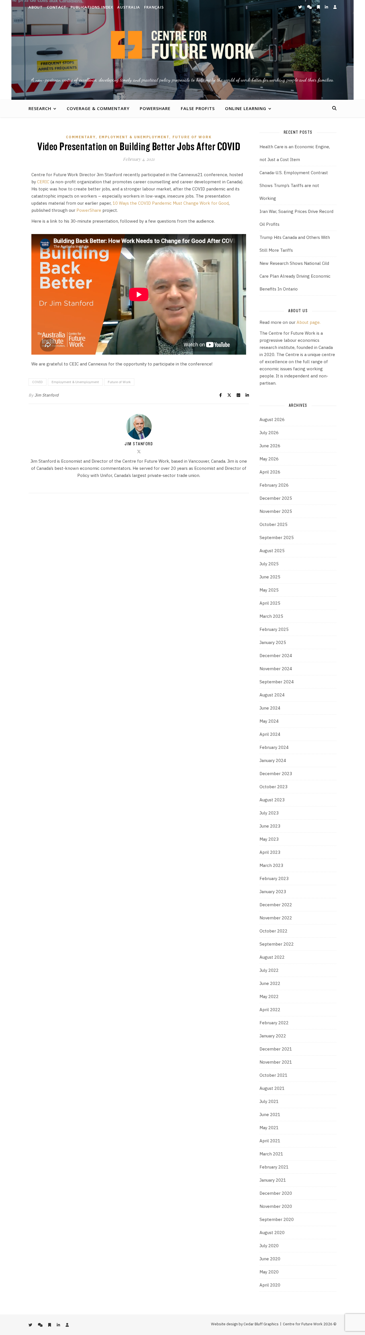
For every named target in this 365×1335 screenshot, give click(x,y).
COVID (37, 382)
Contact (56, 7)
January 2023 (272, 891)
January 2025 (272, 642)
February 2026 (274, 485)
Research (40, 108)
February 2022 (274, 1022)
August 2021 (272, 1088)
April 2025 (269, 603)
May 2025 (269, 590)
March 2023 (271, 865)
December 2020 (275, 1193)
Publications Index (91, 7)
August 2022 (272, 957)
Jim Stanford (47, 395)
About (36, 7)
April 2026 (269, 472)
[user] (334, 7)
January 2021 (272, 1180)
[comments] (310, 7)
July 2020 (269, 1245)
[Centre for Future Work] (182, 50)
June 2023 (269, 826)
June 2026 (269, 445)
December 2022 (275, 904)
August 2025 (272, 550)
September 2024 (276, 681)
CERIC (43, 181)
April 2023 (269, 852)
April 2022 (269, 1009)
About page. (309, 322)
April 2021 (269, 1140)
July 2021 (269, 1101)
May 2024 (269, 721)
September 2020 (276, 1219)
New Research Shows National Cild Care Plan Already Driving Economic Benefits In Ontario (294, 276)
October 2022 (273, 931)
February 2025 (274, 629)
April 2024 (269, 734)
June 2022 (269, 983)
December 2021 (275, 1049)
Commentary (81, 137)
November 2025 (275, 511)
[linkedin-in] (327, 7)
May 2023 (269, 839)
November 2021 (275, 1062)
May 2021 (269, 1127)
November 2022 (275, 918)
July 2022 (269, 970)
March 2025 (271, 616)
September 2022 (276, 944)
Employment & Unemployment (134, 137)
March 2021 (271, 1154)
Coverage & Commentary (98, 108)
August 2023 (272, 799)
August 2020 (272, 1232)
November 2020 (275, 1206)
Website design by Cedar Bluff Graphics (245, 1324)
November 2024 (275, 668)
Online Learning (245, 108)
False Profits (198, 108)
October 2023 (273, 786)
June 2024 (269, 708)
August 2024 (272, 695)
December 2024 (275, 655)
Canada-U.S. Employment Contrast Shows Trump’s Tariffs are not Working (293, 185)
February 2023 (274, 878)
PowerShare (155, 108)
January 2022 (272, 1036)
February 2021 (274, 1167)
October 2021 (273, 1075)
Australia (128, 7)
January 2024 (272, 760)
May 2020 (269, 1272)
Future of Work (192, 137)
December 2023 (275, 773)
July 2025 (269, 563)
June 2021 (269, 1114)
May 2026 (269, 459)
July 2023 (269, 813)
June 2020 (269, 1258)
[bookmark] (319, 7)
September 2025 (276, 537)
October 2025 (273, 524)
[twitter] (300, 7)
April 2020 (269, 1285)
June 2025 (269, 577)
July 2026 (269, 432)
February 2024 (274, 747)
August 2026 (272, 419)
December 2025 (275, 498)
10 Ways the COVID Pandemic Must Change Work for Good (171, 203)
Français (154, 7)
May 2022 (269, 996)
